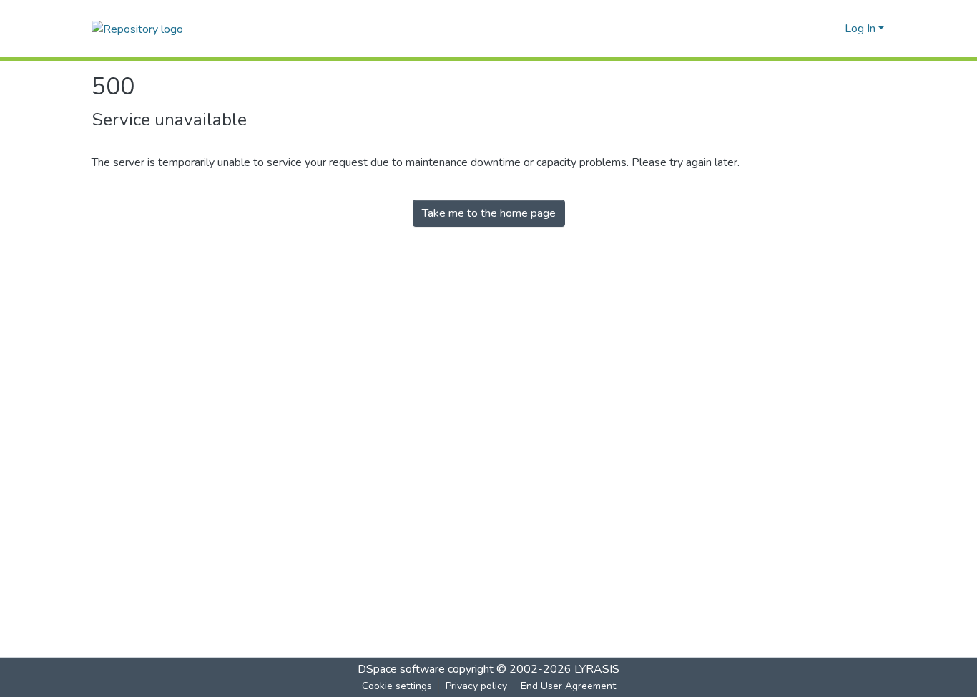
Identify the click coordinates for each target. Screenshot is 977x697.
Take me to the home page (489, 213)
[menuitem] (831, 28)
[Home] (137, 28)
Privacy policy (476, 686)
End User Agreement (568, 686)
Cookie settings (397, 686)
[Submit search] (811, 28)
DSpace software (401, 669)
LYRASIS (596, 669)
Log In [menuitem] (860, 28)
